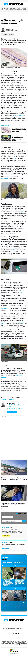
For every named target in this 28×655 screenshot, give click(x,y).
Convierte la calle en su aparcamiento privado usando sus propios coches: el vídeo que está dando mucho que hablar (20, 582)
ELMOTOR (4, 562)
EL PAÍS (14, 562)
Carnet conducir (11, 415)
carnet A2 (4, 308)
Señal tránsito (8, 0)
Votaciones (3, 416)
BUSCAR (5, 548)
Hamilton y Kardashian (23, 0)
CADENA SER (21, 562)
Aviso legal (5, 628)
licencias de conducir (19, 115)
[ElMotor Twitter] (13, 633)
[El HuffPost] (19, 637)
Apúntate (6, 535)
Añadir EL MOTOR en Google (9, 34)
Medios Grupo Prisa (14, 653)
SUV (16, 158)
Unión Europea (24, 415)
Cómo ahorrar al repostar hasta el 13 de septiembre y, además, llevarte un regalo (14, 478)
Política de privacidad (11, 628)
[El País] (4, 637)
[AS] (7, 637)
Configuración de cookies (20, 628)
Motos (19, 415)
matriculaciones (5, 178)
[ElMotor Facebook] (11, 633)
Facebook (3, 399)
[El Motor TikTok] (16, 633)
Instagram (11, 399)
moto (20, 292)
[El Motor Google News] (18, 633)
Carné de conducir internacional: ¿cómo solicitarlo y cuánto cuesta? (18, 138)
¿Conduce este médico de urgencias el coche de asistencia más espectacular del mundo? (13, 504)
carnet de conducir (19, 211)
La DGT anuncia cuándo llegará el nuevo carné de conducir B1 (19, 129)
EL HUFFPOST (9, 562)
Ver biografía (10, 411)
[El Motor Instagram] (15, 633)
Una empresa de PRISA (14, 650)
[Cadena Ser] (24, 637)
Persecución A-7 (15, 0)
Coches (16, 415)
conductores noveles (15, 249)
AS (17, 562)
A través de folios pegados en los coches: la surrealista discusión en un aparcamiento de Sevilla (8, 604)
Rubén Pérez (11, 29)
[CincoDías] (12, 637)
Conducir (3, 17)
